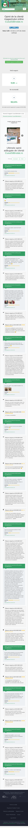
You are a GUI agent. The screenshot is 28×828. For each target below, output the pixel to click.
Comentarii (15, 158)
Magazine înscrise (19, 811)
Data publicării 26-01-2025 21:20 (10, 307)
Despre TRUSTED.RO (10, 814)
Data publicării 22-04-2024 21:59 (10, 487)
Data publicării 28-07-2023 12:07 (10, 659)
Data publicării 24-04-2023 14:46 (10, 703)
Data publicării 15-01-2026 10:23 (10, 175)
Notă (22, 158)
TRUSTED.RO (6, 792)
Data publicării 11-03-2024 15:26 (10, 535)
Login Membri (13, 817)
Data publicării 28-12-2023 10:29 (10, 602)
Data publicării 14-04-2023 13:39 (10, 774)
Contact (18, 814)
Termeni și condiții (13, 804)
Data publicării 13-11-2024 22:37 (10, 394)
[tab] (13, 113)
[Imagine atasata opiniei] (13, 137)
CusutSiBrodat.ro (14, 21)
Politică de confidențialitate (8, 811)
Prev (6, 136)
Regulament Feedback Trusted (13, 807)
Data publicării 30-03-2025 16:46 (10, 268)
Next (22, 136)
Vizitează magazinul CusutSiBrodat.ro (14, 62)
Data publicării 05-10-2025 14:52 (10, 205)
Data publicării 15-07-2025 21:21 (10, 233)
